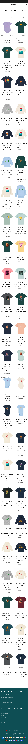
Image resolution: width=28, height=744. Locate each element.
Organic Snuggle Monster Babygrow (7, 422)
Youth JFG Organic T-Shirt (21, 38)
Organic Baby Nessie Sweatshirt (7, 173)
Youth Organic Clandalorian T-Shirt (21, 614)
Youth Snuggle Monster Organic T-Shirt (7, 65)
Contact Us (3, 718)
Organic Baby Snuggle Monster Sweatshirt (7, 146)
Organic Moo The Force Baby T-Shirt (7, 503)
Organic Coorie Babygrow (21, 367)
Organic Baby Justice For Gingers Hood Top (20, 532)
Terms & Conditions (5, 720)
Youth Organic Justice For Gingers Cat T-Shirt (20, 312)
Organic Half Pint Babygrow (21, 394)
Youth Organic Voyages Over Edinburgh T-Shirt (21, 642)
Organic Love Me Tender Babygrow (7, 38)
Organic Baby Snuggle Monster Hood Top (21, 94)
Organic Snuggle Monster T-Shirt (21, 450)
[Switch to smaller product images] (26, 17)
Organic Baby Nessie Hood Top (7, 120)
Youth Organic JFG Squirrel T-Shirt (7, 614)
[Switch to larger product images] (23, 17)
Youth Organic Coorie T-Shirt (7, 258)
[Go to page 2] (16, 683)
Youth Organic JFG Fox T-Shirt (7, 670)
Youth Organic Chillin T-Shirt (7, 231)
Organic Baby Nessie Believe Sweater (7, 587)
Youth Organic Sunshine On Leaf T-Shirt (21, 231)
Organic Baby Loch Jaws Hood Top (21, 120)
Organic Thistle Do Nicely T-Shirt (21, 477)
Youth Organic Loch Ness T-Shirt (20, 284)
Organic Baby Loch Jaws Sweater (21, 145)
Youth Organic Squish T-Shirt (21, 340)
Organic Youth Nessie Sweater (21, 202)
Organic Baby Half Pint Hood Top (7, 558)
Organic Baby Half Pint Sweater (21, 586)
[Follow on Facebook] (2, 726)
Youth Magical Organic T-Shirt (7, 368)
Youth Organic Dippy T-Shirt (7, 284)
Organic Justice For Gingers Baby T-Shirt (21, 505)
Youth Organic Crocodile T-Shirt (7, 311)
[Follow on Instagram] (5, 726)
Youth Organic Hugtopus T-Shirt (20, 258)
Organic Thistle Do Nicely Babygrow (7, 395)
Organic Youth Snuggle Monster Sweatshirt (21, 175)
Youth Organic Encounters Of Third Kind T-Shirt (20, 672)
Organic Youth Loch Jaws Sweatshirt (7, 203)
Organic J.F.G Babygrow (21, 420)
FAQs (2, 715)
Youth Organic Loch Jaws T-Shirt (20, 63)
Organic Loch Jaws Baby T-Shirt (7, 476)
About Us (3, 711)
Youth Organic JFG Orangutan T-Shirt (7, 340)
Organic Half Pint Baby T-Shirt (7, 449)
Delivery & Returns (5, 713)
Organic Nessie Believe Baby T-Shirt (7, 532)
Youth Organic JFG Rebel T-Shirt (7, 640)
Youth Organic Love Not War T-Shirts (7, 94)
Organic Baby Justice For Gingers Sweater (21, 559)
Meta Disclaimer (4, 722)
